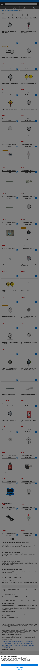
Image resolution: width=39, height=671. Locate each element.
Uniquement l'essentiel (19, 667)
